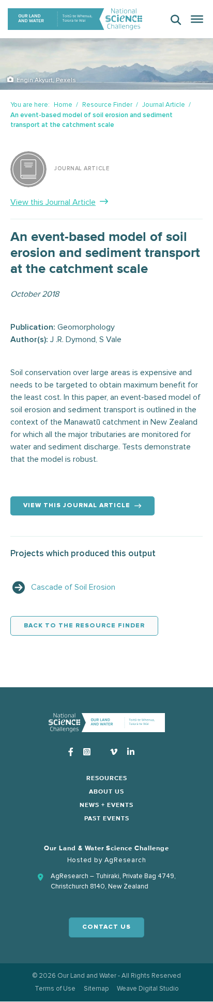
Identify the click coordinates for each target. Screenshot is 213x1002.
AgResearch (125, 860)
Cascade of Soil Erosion (73, 587)
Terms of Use (55, 988)
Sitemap (96, 988)
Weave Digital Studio (148, 988)
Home (63, 105)
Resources (106, 778)
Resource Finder (107, 105)
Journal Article (163, 105)
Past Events (106, 819)
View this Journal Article (53, 202)
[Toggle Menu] (197, 19)
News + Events (106, 805)
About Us (106, 792)
